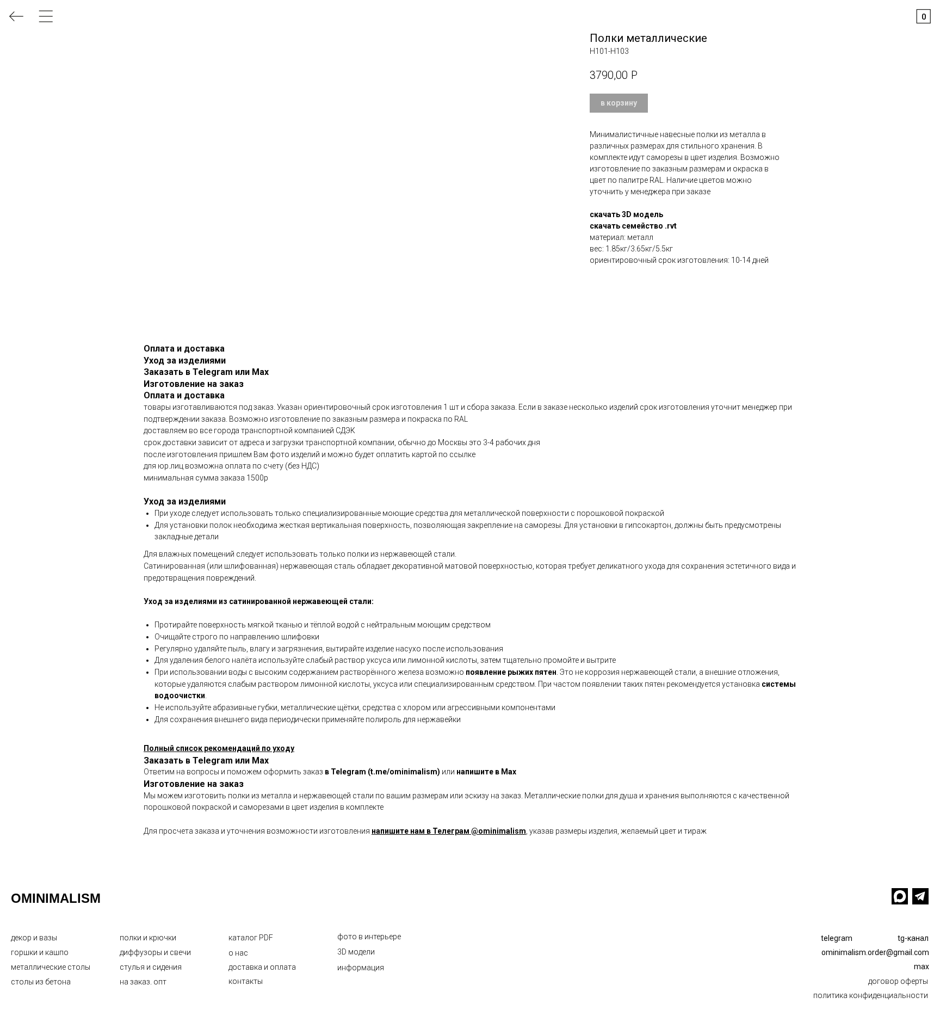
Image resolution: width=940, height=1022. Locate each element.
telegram (836, 938)
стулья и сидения (151, 967)
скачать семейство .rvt (633, 225)
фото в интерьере (369, 936)
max (921, 966)
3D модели (356, 951)
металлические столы (50, 967)
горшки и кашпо (40, 952)
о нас (238, 953)
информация (360, 967)
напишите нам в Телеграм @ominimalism (449, 831)
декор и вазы (34, 937)
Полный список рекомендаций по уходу (219, 748)
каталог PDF (250, 937)
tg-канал (913, 938)
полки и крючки (148, 937)
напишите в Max (486, 771)
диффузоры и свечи (155, 952)
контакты (245, 981)
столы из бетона (41, 981)
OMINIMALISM (56, 898)
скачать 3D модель (626, 214)
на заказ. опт (143, 981)
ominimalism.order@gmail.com (875, 952)
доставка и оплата (262, 967)
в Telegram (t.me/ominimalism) (382, 771)
